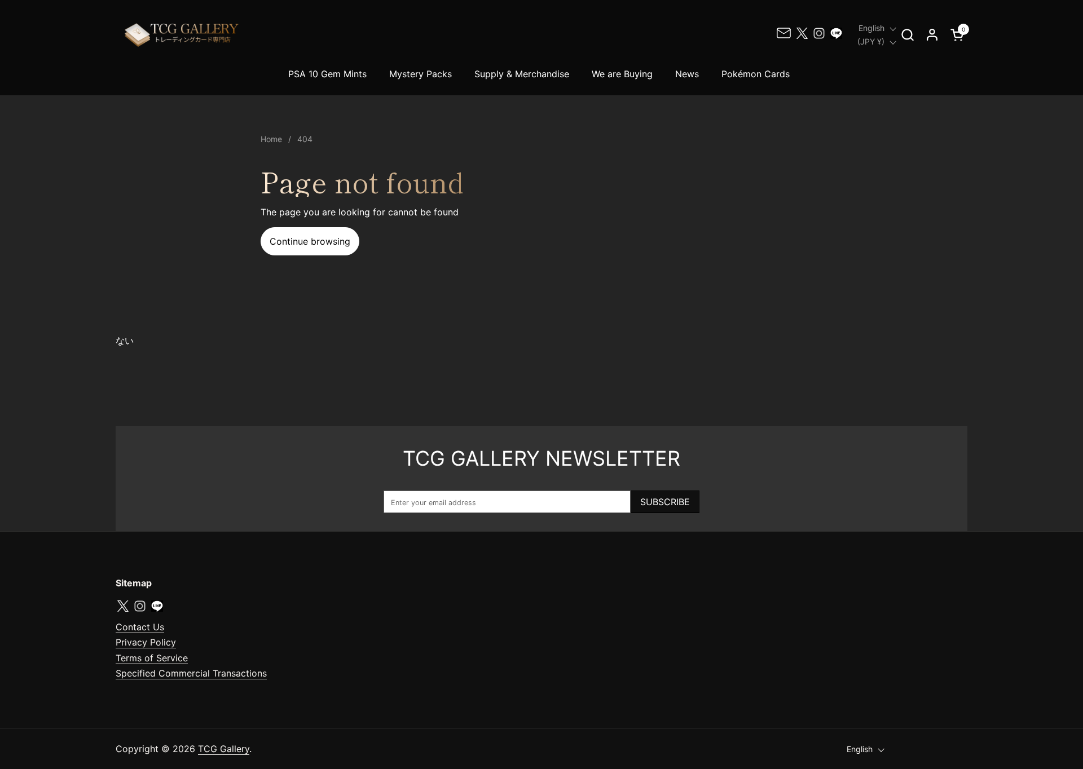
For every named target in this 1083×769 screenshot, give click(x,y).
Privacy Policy (146, 642)
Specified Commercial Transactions (191, 673)
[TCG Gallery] (182, 34)
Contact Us (140, 627)
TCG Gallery (223, 748)
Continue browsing (310, 241)
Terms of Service (152, 658)
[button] (907, 35)
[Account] (932, 35)
